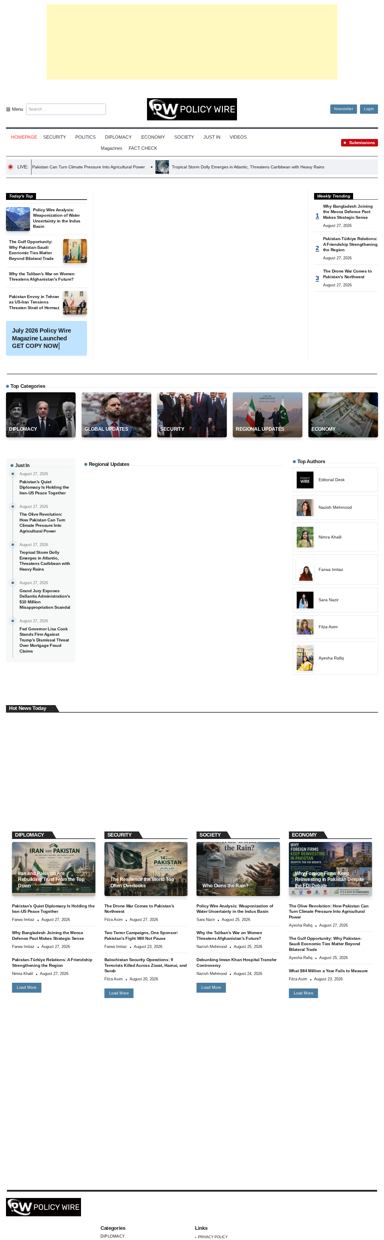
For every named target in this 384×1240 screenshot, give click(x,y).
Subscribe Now (192, 646)
